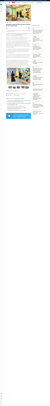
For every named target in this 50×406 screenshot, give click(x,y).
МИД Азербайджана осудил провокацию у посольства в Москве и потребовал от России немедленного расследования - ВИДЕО (37, 70)
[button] (35, 2)
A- (26, 28)
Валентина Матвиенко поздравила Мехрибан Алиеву (16, 106)
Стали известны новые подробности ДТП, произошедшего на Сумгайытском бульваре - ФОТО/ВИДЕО (37, 97)
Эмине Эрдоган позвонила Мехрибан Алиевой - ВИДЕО (16, 110)
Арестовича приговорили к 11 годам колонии (34, 0)
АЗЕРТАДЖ (12, 33)
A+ (29, 28)
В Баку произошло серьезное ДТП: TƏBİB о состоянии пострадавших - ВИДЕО (38, 78)
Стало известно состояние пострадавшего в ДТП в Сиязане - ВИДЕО (17, 0)
